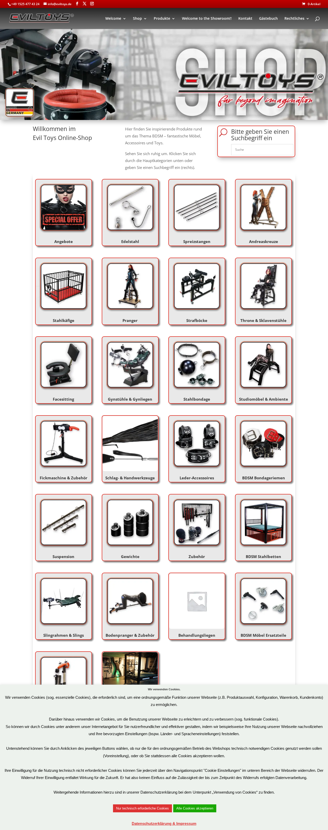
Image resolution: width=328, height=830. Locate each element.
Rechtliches (294, 19)
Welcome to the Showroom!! (207, 19)
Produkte (162, 19)
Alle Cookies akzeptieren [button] (194, 808)
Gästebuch (268, 19)
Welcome (113, 19)
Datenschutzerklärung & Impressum (164, 823)
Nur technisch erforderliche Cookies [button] (142, 808)
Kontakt (245, 19)
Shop (137, 19)
